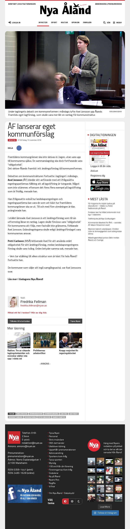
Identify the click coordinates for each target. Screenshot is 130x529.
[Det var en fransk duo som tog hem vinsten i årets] (91, 470)
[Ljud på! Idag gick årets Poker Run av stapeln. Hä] (118, 497)
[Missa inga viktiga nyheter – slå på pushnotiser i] (109, 470)
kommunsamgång (51, 414)
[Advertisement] (45, 388)
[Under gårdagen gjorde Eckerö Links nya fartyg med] (100, 470)
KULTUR (64, 22)
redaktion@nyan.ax (32, 443)
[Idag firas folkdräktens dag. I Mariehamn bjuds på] (91, 479)
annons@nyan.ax (26, 446)
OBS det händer (56, 443)
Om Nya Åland (55, 493)
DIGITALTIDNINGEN (27, 3)
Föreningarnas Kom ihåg (60, 469)
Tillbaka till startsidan (20, 321)
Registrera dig (98, 175)
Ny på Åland (54, 476)
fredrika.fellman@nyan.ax (33, 305)
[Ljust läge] (72, 501)
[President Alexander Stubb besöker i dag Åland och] (118, 461)
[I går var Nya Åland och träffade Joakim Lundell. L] (91, 497)
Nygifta (52, 483)
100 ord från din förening (61, 466)
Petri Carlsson (44, 417)
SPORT (54, 22)
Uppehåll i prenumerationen (62, 449)
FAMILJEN (87, 22)
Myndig (52, 463)
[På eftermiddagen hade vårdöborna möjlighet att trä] (109, 461)
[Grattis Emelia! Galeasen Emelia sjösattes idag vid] (100, 488)
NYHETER (43, 22)
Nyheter (12, 140)
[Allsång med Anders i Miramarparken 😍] (118, 479)
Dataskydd (69, 493)
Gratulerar (53, 473)
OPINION (75, 22)
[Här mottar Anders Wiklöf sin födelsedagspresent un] (91, 488)
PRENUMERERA (115, 3)
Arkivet (94, 170)
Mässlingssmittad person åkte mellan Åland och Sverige (103, 239)
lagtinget (74, 414)
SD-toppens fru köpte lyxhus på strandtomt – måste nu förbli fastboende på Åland (101, 206)
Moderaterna (30, 417)
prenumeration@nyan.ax (21, 456)
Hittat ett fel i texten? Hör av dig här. (27, 312)
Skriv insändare (56, 439)
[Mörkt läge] (78, 501)
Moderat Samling (15, 417)
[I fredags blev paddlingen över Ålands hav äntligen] (91, 461)
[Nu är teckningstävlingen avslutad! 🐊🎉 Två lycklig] (118, 488)
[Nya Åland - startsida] (65, 17)
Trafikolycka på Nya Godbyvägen (101, 218)
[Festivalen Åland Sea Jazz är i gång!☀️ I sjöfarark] (100, 461)
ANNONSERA (100, 3)
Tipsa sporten (55, 459)
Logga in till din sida (100, 166)
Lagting (64, 414)
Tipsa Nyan (75, 321)
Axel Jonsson (22, 414)
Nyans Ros (54, 479)
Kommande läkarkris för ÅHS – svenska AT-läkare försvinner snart (104, 223)
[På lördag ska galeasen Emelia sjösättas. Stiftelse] (100, 497)
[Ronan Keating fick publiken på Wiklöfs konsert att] (109, 479)
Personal (53, 436)
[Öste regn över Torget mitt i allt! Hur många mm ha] (109, 488)
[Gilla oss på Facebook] (25, 494)
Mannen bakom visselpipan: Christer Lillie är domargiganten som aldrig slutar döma (105, 231)
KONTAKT (12, 3)
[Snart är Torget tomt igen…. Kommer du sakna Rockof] (100, 479)
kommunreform (36, 414)
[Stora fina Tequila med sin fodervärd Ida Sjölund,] (118, 470)
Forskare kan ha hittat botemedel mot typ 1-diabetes (104, 213)
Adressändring (56, 453)
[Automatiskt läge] (65, 501)
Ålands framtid (59, 417)
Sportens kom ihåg (58, 456)
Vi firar (52, 486)
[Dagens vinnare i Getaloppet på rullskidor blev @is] (109, 497)
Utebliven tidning (57, 446)
